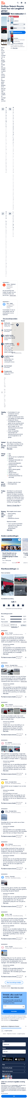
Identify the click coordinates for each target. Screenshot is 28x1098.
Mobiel (4, 1056)
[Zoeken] (18, 3)
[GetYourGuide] (3, 3)
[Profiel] (25, 3)
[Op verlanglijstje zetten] (19, 539)
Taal (3, 1041)
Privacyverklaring (14, 1020)
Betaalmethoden (6, 1074)
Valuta (4, 1048)
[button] (4, 31)
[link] (11, 551)
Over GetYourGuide (7, 1068)
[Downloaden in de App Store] (19, 1059)
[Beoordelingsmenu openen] (25, 634)
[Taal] (21, 3)
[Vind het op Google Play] (7, 1059)
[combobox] (15, 627)
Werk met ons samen (7, 1071)
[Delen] (25, 14)
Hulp (3, 1064)
